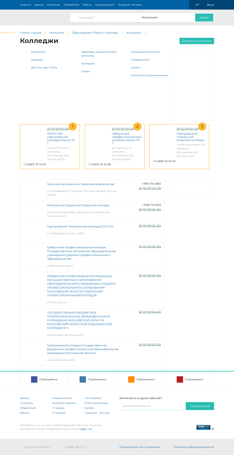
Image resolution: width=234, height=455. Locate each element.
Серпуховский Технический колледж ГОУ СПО (80, 226)
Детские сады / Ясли (44, 67)
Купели (89, 407)
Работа (87, 4)
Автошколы (38, 51)
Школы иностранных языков (149, 75)
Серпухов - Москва (97, 412)
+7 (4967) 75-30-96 (99, 164)
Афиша (38, 4)
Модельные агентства (145, 51)
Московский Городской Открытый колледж (78, 205)
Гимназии (37, 59)
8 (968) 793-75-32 (76, 446)
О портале (58, 412)
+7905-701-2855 (151, 183)
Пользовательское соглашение (139, 446)
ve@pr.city (85, 428)
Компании (53, 4)
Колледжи (87, 63)
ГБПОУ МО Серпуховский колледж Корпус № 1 (61, 138)
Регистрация (93, 398)
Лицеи (85, 71)
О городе (58, 407)
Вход (210, 4)
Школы (135, 67)
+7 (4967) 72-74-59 (34, 164)
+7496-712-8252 (151, 204)
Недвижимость (105, 4)
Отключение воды (96, 402)
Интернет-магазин (130, 4)
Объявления (71, 4)
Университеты (140, 59)
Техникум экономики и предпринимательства (80, 184)
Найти (204, 17)
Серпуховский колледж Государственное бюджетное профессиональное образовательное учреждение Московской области (83, 349)
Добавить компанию (197, 41)
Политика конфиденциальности (193, 446)
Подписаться (200, 406)
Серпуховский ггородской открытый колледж (190, 137)
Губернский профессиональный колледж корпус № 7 (126, 138)
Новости (25, 4)
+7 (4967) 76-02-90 (164, 161)
